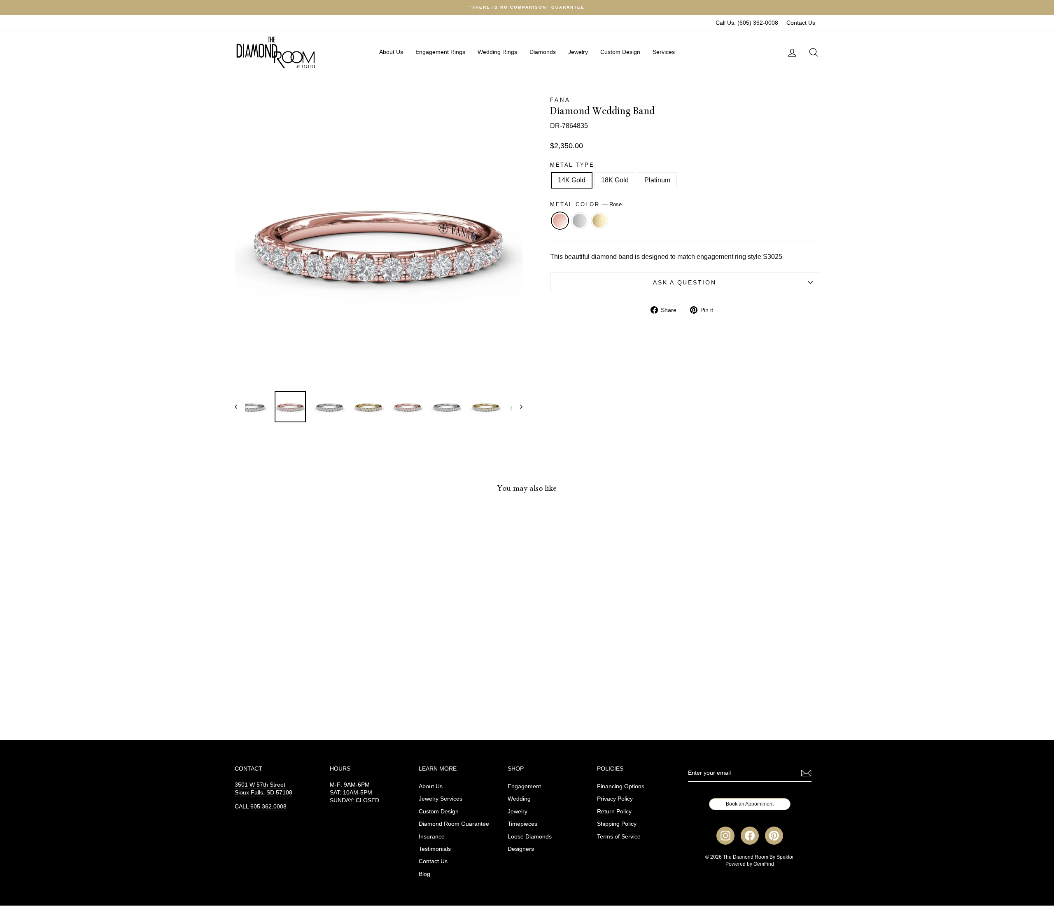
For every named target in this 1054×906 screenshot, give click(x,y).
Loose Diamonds (530, 837)
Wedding (519, 799)
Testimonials (435, 849)
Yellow (599, 220)
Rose (560, 220)
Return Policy (614, 811)
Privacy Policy (615, 799)
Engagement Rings (440, 52)
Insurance (432, 837)
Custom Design (620, 52)
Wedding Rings (497, 52)
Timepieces (522, 824)
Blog (424, 874)
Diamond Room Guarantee (454, 824)
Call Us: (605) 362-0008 (747, 23)
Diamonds (542, 52)
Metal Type (572, 165)
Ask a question (684, 282)
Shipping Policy (617, 824)
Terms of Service (619, 837)
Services (664, 52)
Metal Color (586, 204)
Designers (521, 849)
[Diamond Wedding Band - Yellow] (315, 691)
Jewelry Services (440, 799)
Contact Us (800, 23)
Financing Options (620, 786)
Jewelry (578, 52)
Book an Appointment (750, 804)
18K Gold (615, 180)
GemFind (763, 864)
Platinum (657, 180)
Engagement (524, 786)
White (579, 220)
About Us (391, 52)
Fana (560, 100)
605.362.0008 (268, 807)
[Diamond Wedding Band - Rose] (293, 691)
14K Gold (571, 180)
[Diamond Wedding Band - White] (304, 691)
